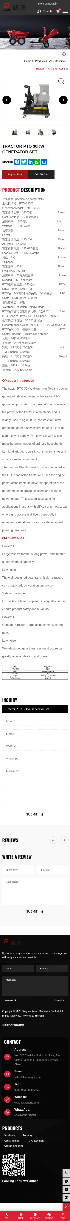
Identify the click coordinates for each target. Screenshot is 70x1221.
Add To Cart (42, 174)
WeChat (49, 1218)
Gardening (10, 1135)
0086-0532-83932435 (27, 1089)
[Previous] (6, 100)
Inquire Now (15, 174)
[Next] (63, 100)
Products (40, 60)
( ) (60, 10)
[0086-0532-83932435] (66, 1173)
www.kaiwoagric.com (26, 1102)
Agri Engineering (14, 1145)
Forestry (27, 1135)
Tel (7, 1218)
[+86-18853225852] (66, 1181)
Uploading (59, 1000)
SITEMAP (8, 1024)
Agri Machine (57, 60)
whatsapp (35, 1218)
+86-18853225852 (25, 1115)
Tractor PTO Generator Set (52, 68)
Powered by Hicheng (33, 1015)
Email (21, 1218)
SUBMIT (32, 814)
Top (63, 1218)
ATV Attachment (35, 1140)
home (27, 60)
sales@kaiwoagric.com (27, 1077)
